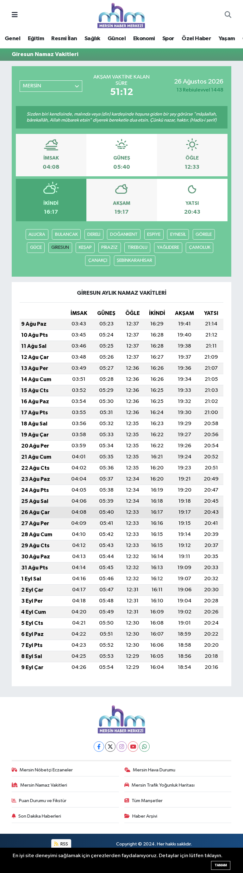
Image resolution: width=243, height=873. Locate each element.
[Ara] (228, 15)
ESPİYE (153, 234)
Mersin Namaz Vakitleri (43, 785)
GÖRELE (204, 234)
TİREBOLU (137, 247)
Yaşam (227, 38)
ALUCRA (36, 234)
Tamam (221, 865)
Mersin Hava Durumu (154, 770)
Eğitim (36, 38)
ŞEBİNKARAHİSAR (134, 260)
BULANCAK (66, 234)
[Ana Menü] (15, 15)
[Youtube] (133, 746)
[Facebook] (99, 746)
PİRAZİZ (109, 247)
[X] (110, 746)
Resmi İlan (64, 38)
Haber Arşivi (144, 816)
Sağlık (92, 38)
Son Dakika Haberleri (39, 816)
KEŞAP (85, 247)
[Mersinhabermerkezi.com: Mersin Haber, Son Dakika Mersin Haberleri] (121, 15)
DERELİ (93, 234)
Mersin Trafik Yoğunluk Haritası (163, 785)
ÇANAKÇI (97, 260)
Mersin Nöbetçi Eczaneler (46, 770)
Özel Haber (196, 38)
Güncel (117, 38)
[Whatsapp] (144, 746)
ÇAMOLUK (199, 247)
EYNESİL (178, 234)
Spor (168, 38)
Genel (12, 38)
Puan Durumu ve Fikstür (42, 800)
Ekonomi (144, 38)
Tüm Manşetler (147, 800)
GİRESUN (60, 247)
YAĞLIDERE (168, 247)
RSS (63, 844)
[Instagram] (121, 746)
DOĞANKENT (124, 234)
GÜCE (36, 247)
